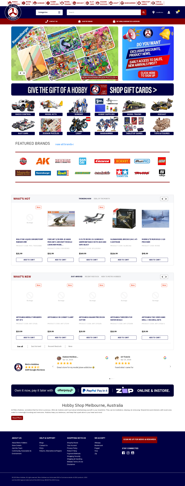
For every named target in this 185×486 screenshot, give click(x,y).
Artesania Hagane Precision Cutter (92, 318)
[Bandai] (82, 161)
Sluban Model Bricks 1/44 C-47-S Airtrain (124, 240)
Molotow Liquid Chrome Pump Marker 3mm (29, 240)
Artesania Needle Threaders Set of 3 (28, 318)
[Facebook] (123, 452)
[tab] (85, 199)
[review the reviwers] (107, 358)
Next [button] (24, 73)
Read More (17, 418)
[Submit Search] (143, 12)
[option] (51, 21)
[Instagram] (128, 452)
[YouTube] (132, 452)
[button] (49, 12)
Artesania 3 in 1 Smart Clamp (60, 317)
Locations (159, 12)
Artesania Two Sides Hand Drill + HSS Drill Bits (153, 318)
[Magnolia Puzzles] (23, 173)
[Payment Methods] (92, 390)
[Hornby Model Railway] (122, 161)
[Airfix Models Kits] (23, 161)
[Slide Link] (64, 53)
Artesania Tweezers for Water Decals (121, 318)
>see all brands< (64, 144)
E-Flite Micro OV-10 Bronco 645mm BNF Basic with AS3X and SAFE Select (92, 242)
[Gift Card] (92, 89)
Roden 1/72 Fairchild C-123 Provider (153, 240)
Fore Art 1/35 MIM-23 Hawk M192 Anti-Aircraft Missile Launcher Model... (60, 242)
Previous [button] (20, 73)
